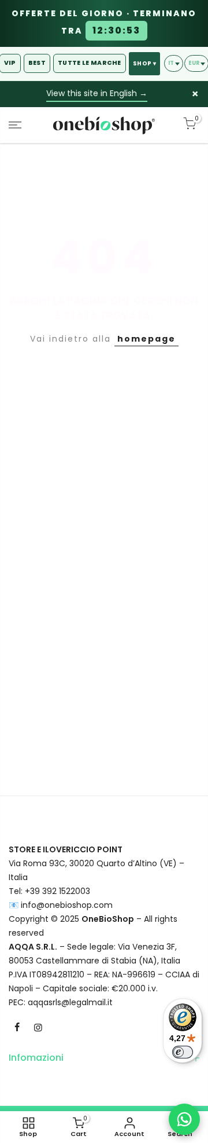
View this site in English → (96, 93)
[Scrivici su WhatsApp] (184, 1119)
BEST (37, 62)
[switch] (182, 1052)
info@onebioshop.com (67, 905)
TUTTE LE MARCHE (89, 62)
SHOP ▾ (144, 63)
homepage (146, 339)
